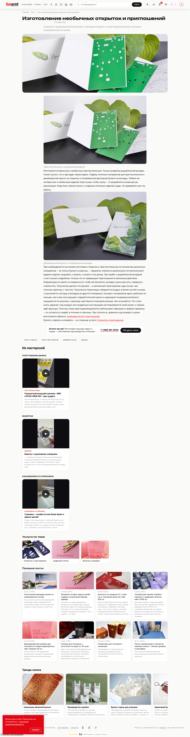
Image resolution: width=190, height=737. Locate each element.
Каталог (37, 4)
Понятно (36, 730)
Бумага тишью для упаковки (124, 707)
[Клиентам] (51, 4)
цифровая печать (70, 340)
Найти (137, 4)
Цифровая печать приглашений (83, 316)
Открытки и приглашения (110, 320)
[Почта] (166, 4)
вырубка (84, 340)
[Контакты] (71, 4)
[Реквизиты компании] (83, 727)
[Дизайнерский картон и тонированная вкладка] (95, 259)
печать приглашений (50, 340)
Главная (25, 12)
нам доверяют (63, 728)
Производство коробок (78, 707)
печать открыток (30, 340)
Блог (46, 4)
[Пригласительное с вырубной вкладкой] (95, 163)
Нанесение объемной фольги (37, 707)
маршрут (162, 728)
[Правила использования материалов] (89, 727)
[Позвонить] (181, 4)
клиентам (74, 728)
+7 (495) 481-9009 (109, 330)
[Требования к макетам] (61, 4)
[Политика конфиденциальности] (95, 727)
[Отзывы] (56, 4)
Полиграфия (27, 4)
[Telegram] (153, 4)
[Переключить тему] (174, 4)
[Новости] (66, 4)
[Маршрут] (147, 4)
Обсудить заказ (131, 330)
